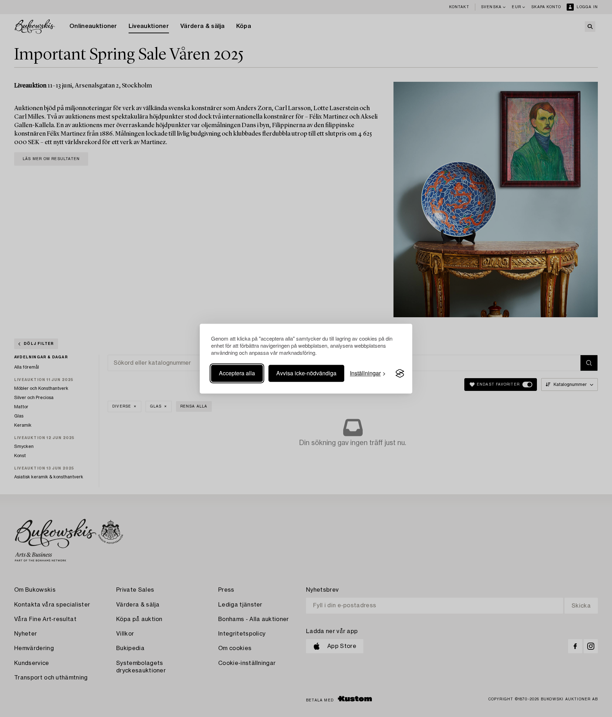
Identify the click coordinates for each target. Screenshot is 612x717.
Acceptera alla (237, 373)
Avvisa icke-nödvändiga (306, 373)
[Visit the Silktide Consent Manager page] (399, 373)
